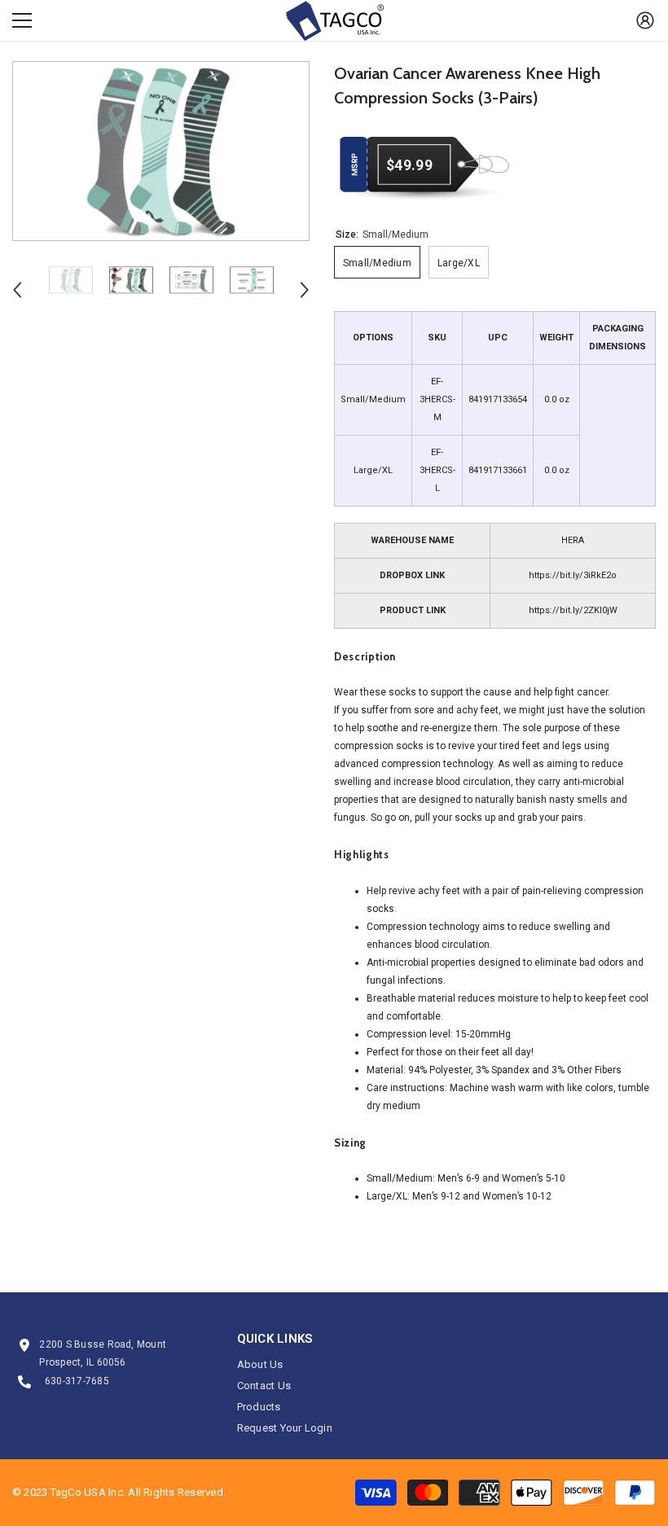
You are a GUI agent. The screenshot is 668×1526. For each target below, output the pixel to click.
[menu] (22, 20)
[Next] (304, 290)
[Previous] (17, 290)
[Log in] (645, 20)
